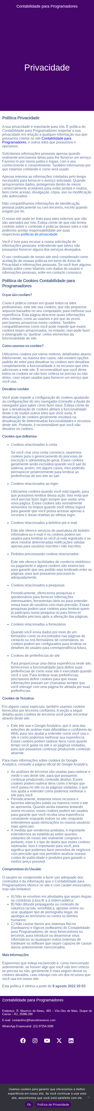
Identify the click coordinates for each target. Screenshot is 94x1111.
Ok (29, 1104)
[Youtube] (47, 1040)
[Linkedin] (71, 1040)
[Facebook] (22, 1040)
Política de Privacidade (53, 1104)
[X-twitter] (59, 1040)
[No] (88, 1097)
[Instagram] (35, 1040)
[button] (47, 16)
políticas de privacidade (39, 234)
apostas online (67, 908)
